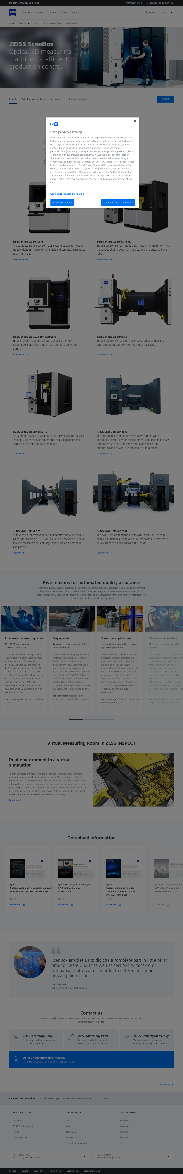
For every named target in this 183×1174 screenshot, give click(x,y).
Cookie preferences (62, 202)
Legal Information (74, 193)
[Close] (135, 121)
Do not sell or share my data (118, 202)
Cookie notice (57, 193)
